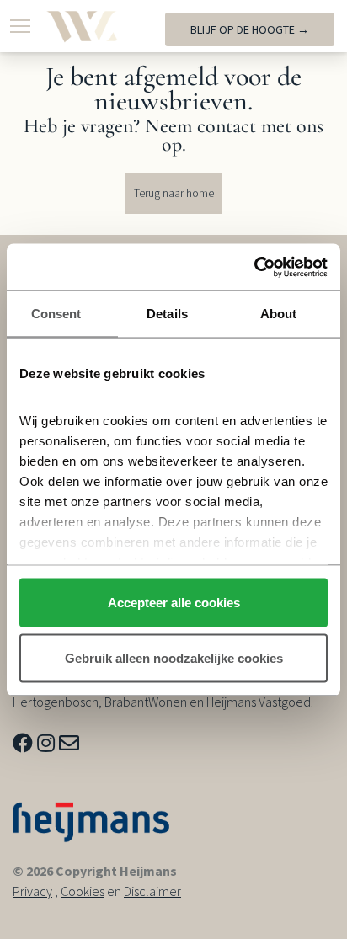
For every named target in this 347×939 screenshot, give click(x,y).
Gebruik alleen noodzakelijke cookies (174, 657)
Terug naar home (174, 192)
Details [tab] (167, 314)
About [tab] (278, 314)
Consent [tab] (56, 314)
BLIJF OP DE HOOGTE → (249, 29)
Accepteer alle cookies (174, 602)
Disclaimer (152, 891)
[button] (20, 26)
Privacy (32, 891)
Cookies (82, 891)
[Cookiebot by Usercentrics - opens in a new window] (254, 267)
